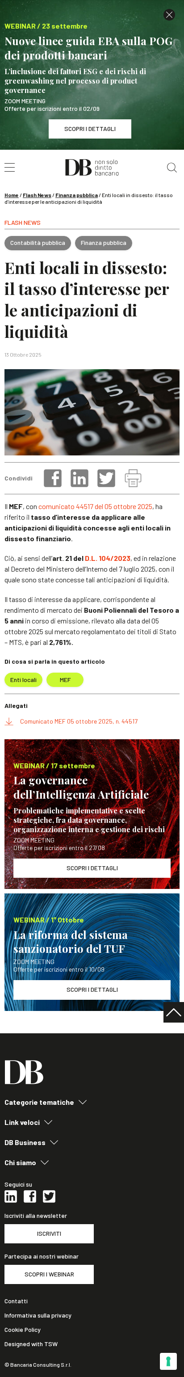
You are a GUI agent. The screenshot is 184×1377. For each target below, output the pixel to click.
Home (11, 195)
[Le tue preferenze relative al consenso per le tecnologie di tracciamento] (168, 1361)
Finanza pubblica (76, 195)
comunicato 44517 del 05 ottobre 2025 (95, 506)
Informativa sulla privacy (37, 1315)
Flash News (37, 195)
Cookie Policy (22, 1329)
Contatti (16, 1301)
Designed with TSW (31, 1344)
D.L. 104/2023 (107, 558)
